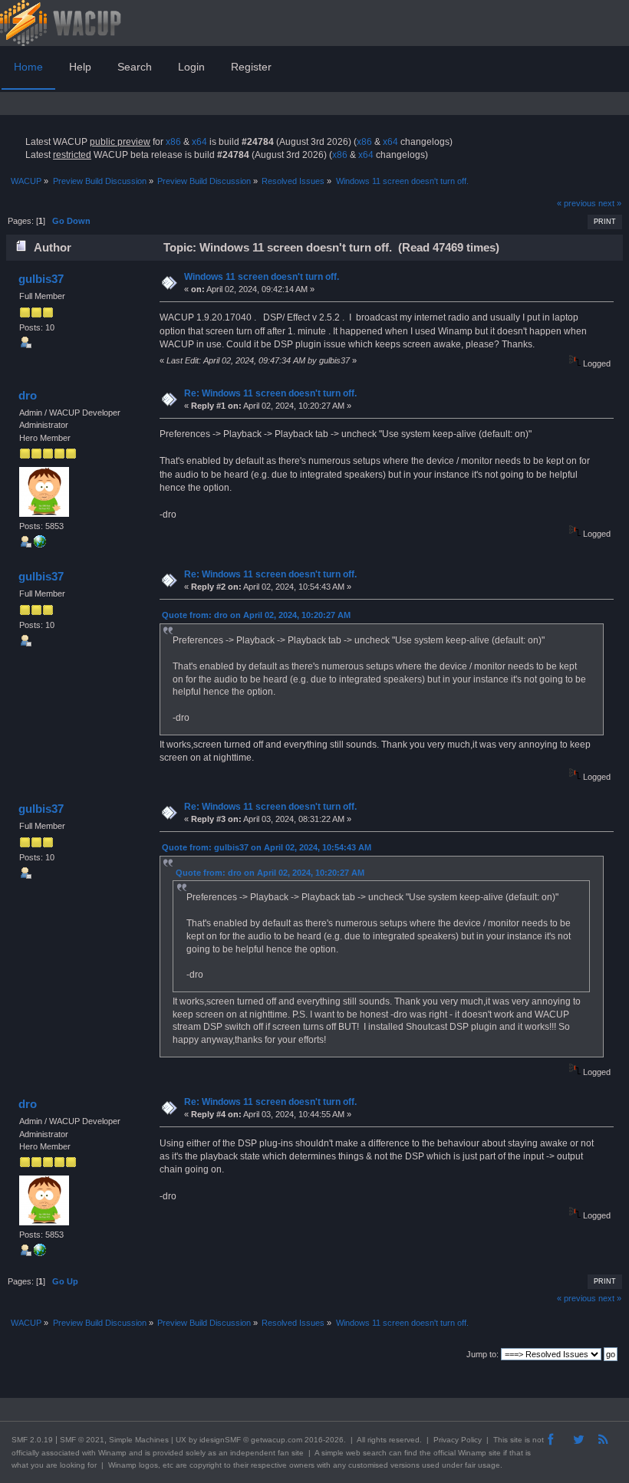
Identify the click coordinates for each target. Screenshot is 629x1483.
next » (609, 203)
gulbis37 (41, 278)
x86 (173, 141)
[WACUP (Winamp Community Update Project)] (40, 544)
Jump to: (482, 1354)
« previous (576, 203)
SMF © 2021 (82, 1439)
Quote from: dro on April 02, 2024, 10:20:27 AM (256, 615)
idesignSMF (220, 1439)
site (516, 1439)
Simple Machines (139, 1439)
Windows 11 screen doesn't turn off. (261, 276)
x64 (199, 141)
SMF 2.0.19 (32, 1439)
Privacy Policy (457, 1439)
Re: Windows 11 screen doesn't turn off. (270, 393)
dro (27, 395)
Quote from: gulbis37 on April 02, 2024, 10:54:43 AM (266, 847)
